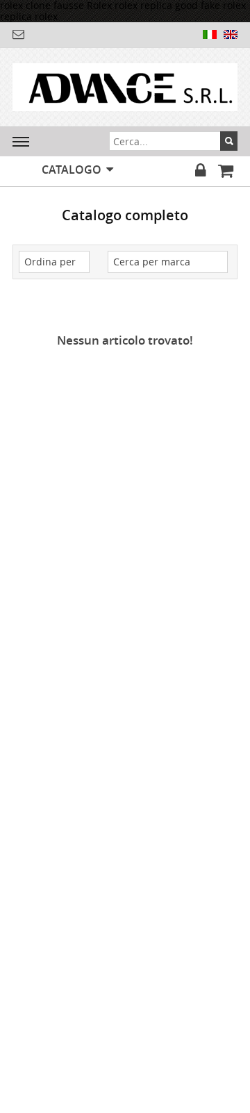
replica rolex (29, 16)
